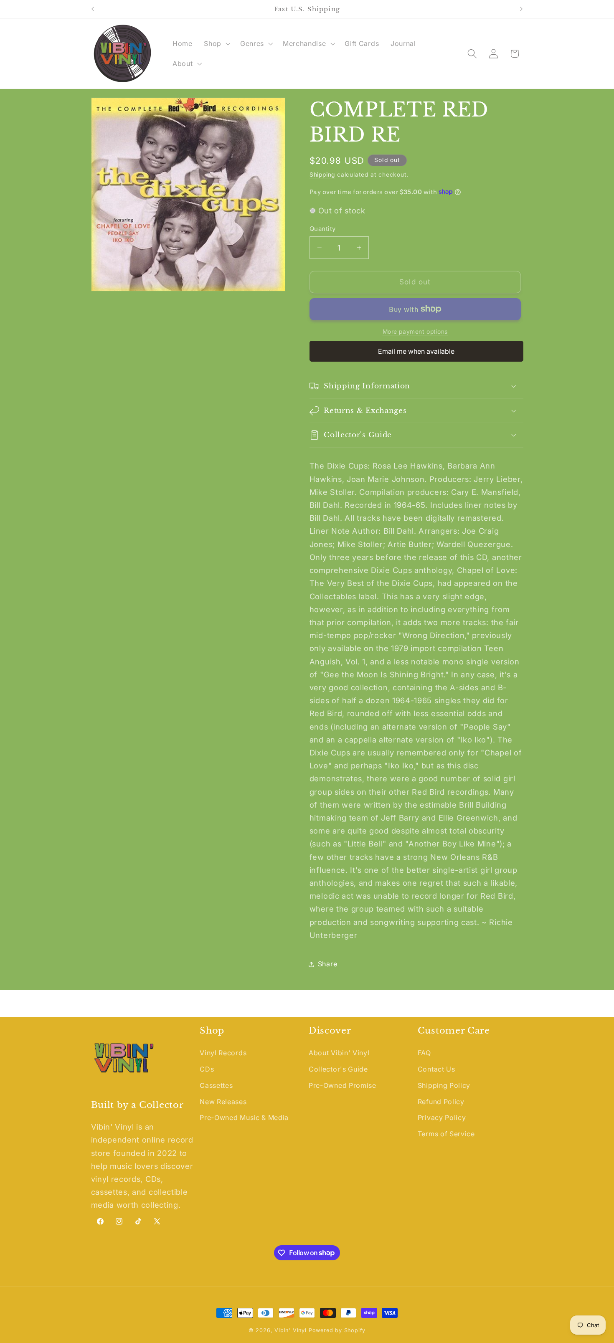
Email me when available (416, 351)
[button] (216, 43)
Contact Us (436, 1069)
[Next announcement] (521, 9)
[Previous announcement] (93, 9)
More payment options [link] (415, 331)
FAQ (424, 1053)
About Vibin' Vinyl (339, 1053)
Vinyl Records (223, 1053)
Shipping (322, 174)
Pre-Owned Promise (342, 1085)
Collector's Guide (338, 1069)
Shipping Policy (444, 1085)
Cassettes (216, 1085)
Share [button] (327, 964)
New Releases (223, 1101)
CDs (207, 1069)
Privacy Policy (442, 1117)
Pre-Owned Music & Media (244, 1117)
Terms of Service (446, 1134)
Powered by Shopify (337, 1330)
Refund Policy (441, 1101)
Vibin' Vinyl (290, 1330)
